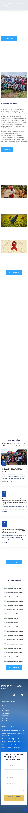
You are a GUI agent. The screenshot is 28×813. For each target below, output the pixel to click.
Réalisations (5, 710)
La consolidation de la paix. (9, 200)
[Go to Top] (25, 810)
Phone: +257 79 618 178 (9, 744)
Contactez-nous (9, 38)
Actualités (5, 718)
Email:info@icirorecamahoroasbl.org (12, 747)
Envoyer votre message (14, 797)
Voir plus (7, 149)
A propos (4, 708)
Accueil (4, 705)
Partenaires (5, 715)
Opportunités (5, 713)
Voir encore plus (14, 272)
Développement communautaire (11, 229)
